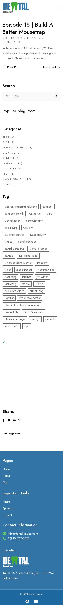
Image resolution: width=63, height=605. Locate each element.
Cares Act (35, 214)
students (50, 319)
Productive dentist (29, 298)
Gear (8, 270)
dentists (9, 256)
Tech (6, 174)
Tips (26, 326)
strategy (35, 319)
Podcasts (13, 42)
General (9, 158)
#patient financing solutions (21, 207)
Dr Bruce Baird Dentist (18, 263)
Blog (6, 137)
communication (34, 221)
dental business (27, 242)
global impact (24, 270)
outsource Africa (14, 291)
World (7, 184)
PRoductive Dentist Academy (22, 305)
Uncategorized (14, 179)
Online (39, 284)
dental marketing (14, 249)
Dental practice (38, 249)
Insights (9, 163)
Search (56, 96)
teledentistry (12, 326)
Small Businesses (34, 312)
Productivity (11, 312)
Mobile (26, 284)
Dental (8, 242)
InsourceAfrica (45, 270)
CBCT (6, 142)
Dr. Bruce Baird (28, 256)
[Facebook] (27, 601)
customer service (14, 235)
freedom (42, 263)
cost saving (11, 228)
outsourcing (36, 291)
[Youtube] (35, 601)
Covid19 (28, 228)
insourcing (10, 277)
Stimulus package (15, 319)
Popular (9, 298)
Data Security (38, 235)
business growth (14, 214)
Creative (9, 152)
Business (47, 207)
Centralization (12, 221)
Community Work (15, 147)
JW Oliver (42, 277)
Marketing (10, 284)
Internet (26, 277)
